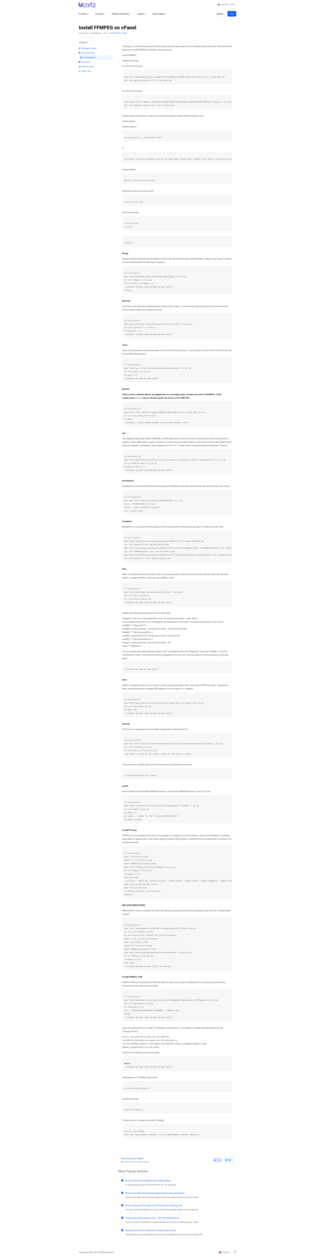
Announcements (88, 53)
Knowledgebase (95, 33)
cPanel (105, 33)
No (230, 1160)
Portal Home (83, 33)
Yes (218, 1160)
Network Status (87, 67)
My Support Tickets (89, 48)
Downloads (85, 62)
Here (201, 116)
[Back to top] (235, 1252)
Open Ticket (86, 71)
